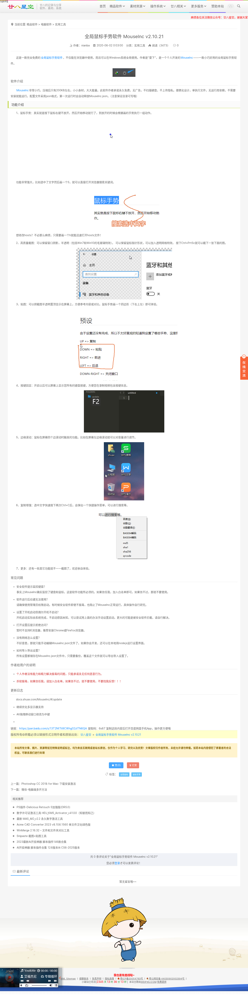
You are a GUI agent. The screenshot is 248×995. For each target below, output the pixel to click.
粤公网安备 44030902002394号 (166, 978)
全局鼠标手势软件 (52, 57)
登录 (117, 863)
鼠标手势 (136, 774)
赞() (118, 765)
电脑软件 (46, 24)
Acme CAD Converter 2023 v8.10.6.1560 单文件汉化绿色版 (53, 824)
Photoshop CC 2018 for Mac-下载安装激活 (49, 783)
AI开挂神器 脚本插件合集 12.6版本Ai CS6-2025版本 (48, 847)
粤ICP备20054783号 (132, 978)
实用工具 (60, 24)
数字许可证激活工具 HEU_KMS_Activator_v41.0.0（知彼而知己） (56, 813)
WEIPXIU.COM (149, 982)
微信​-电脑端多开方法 (34, 789)
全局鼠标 (124, 774)
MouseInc (187, 57)
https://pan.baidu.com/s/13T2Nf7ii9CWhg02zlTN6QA (53, 728)
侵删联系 (84, 978)
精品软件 (32, 24)
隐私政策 (109, 978)
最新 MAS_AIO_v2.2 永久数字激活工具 (40, 818)
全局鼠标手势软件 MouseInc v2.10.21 (118, 734)
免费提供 (161, 982)
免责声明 (96, 978)
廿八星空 (85, 734)
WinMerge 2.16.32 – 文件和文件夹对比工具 (43, 830)
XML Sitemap (68, 978)
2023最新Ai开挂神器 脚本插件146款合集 (41, 841)
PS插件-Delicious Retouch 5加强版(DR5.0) (43, 807)
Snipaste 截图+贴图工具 (31, 836)
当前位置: (21, 24)
